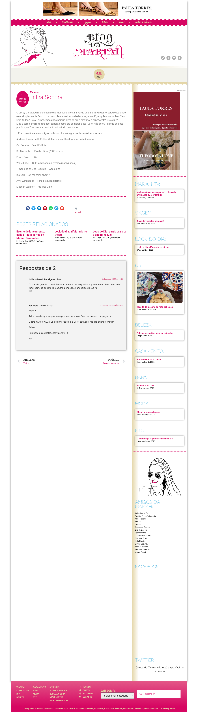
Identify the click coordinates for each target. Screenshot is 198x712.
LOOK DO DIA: (150, 239)
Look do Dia (22, 690)
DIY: (138, 265)
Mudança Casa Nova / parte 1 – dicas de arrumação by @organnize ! (156, 193)
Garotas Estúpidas (143, 535)
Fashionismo (140, 533)
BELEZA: (143, 325)
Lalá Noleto (140, 541)
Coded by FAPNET (168, 709)
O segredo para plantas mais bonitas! (155, 438)
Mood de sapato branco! (149, 412)
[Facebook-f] (168, 58)
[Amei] (76, 208)
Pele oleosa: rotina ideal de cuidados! (155, 333)
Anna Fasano (140, 519)
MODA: (142, 403)
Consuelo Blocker (142, 527)
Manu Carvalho (141, 546)
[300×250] (156, 129)
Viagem (20, 687)
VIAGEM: (143, 212)
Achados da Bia (141, 513)
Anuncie (54, 687)
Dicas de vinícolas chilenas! (150, 221)
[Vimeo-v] (174, 58)
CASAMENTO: (149, 351)
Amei (78, 212)
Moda (36, 694)
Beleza (20, 697)
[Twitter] (163, 58)
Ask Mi (138, 521)
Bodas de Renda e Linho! (149, 359)
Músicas (34, 92)
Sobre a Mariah (58, 690)
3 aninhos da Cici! (145, 385)
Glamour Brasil (141, 538)
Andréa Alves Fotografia (145, 516)
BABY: (141, 377)
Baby (36, 690)
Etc (35, 697)
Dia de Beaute (141, 530)
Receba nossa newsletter (57, 695)
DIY (18, 694)
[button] (28, 208)
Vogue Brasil (140, 552)
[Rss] (180, 58)
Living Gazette (141, 544)
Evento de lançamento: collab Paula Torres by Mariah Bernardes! (30, 235)
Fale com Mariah (59, 700)
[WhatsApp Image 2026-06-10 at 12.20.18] (156, 169)
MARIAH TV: (147, 184)
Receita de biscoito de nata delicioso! (155, 307)
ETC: (139, 430)
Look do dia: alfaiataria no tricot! (153, 247)
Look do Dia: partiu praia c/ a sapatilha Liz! (109, 233)
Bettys (138, 524)
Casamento (39, 687)
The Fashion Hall (142, 549)
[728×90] (99, 15)
